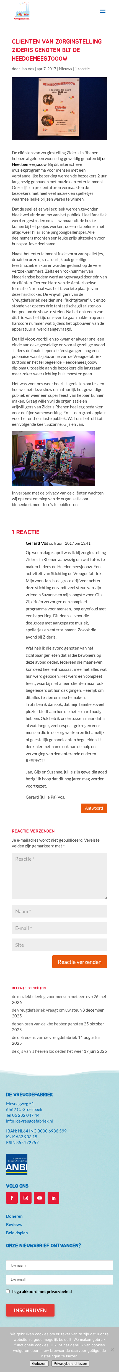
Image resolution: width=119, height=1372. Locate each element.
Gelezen (39, 1363)
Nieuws (65, 68)
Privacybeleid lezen (70, 1363)
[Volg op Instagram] (26, 1198)
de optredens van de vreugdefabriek (44, 1037)
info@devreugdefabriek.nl (29, 1120)
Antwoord (94, 807)
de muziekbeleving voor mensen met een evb (52, 996)
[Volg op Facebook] (12, 1198)
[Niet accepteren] (112, 1349)
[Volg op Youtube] (39, 1198)
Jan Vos (27, 68)
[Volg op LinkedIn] (53, 1198)
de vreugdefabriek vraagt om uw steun (47, 1009)
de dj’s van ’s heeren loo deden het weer (47, 1051)
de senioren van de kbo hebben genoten (47, 1023)
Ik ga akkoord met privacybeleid (42, 1291)
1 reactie (82, 68)
